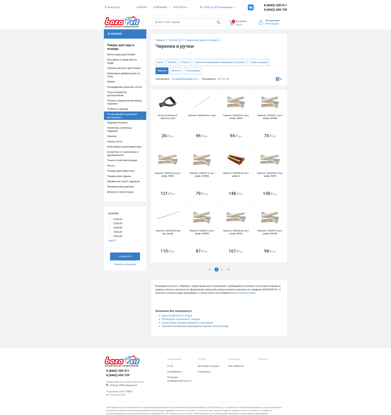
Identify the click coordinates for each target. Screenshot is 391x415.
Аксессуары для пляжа (121, 54)
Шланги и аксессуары (120, 191)
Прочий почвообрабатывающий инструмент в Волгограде (195, 326)
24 (223, 78)
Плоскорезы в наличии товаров (181, 319)
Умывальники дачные (120, 186)
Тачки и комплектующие (122, 160)
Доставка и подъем (208, 366)
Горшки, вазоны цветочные (124, 67)
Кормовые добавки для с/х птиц (123, 75)
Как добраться (236, 366)
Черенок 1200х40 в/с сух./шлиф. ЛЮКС (270, 174)
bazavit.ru (116, 407)
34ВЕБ (129, 391)
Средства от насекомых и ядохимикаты (123, 153)
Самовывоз (204, 371)
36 (227, 78)
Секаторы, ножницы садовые (119, 129)
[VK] (251, 7)
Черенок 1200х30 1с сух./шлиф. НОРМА (270, 116)
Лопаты (185, 62)
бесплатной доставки (242, 292)
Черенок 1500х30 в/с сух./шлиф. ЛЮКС (236, 232)
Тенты (111, 165)
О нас (170, 366)
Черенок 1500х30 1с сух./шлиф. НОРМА (202, 232)
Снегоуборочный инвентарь (124, 146)
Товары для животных (121, 170)
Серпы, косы (114, 141)
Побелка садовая (117, 108)
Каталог (142, 7)
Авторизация (272, 20)
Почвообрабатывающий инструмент (122, 116)
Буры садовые (259, 62)
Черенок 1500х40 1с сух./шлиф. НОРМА (270, 232)
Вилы (160, 62)
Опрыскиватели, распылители (117, 94)
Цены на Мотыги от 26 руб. (177, 315)
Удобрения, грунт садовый (123, 181)
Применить (125, 256)
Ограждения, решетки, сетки (124, 86)
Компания (160, 7)
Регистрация (272, 23)
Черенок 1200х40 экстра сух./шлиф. (167, 232)
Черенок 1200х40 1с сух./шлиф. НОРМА (202, 174)
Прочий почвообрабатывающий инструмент (220, 62)
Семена (111, 136)
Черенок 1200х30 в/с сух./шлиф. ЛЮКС (168, 174)
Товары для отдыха (119, 176)
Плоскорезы (193, 70)
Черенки (162, 70)
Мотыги (176, 70)
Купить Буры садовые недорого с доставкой (187, 322)
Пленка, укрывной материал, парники (124, 102)
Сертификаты (174, 371)
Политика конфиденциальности (179, 379)
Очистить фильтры (125, 264)
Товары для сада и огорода (120, 47)
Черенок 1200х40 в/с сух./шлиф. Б (236, 174)
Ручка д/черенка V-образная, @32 (168, 116)
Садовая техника (117, 122)
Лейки (111, 81)
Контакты (179, 7)
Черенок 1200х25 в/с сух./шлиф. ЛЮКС (236, 116)
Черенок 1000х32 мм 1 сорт (202, 115)
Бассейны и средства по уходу (122, 61)
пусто (239, 24)
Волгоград (114, 7)
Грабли (172, 62)
